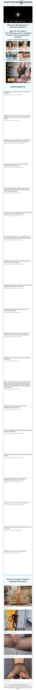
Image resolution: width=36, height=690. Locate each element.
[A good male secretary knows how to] (18, 214)
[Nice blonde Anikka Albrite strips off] (18, 191)
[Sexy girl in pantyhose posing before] (18, 528)
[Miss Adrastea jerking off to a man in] (18, 407)
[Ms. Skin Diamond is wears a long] (18, 387)
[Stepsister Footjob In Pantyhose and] (18, 480)
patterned (23, 39)
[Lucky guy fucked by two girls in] (18, 359)
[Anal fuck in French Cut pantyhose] (15, 551)
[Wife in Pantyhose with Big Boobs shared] (18, 431)
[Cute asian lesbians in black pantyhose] (18, 456)
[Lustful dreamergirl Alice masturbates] (18, 238)
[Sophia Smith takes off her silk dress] (18, 335)
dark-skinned (17, 39)
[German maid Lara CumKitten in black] (18, 165)
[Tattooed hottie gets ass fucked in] (18, 310)
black (27, 39)
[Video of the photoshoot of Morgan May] (18, 262)
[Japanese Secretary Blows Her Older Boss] (18, 141)
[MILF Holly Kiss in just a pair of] (18, 118)
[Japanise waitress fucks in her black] (18, 93)
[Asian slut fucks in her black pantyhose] (16, 503)
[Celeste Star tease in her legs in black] (18, 286)
